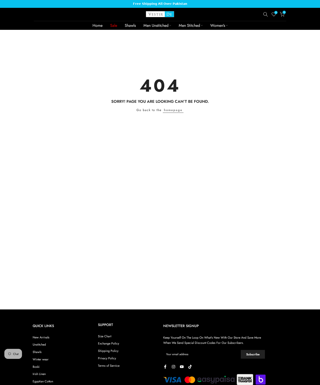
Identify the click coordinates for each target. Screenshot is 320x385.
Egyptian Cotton (43, 381)
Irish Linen (39, 374)
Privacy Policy (107, 358)
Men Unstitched (155, 25)
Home (98, 25)
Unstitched (39, 344)
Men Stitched (189, 25)
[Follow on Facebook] (165, 366)
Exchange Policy (108, 343)
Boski (36, 367)
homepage (173, 110)
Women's (217, 25)
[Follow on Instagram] (173, 366)
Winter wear (41, 359)
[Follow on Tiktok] (190, 366)
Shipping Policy (108, 351)
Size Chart (104, 336)
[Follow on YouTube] (182, 366)
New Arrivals (41, 337)
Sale (113, 25)
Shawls (130, 25)
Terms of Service (109, 365)
